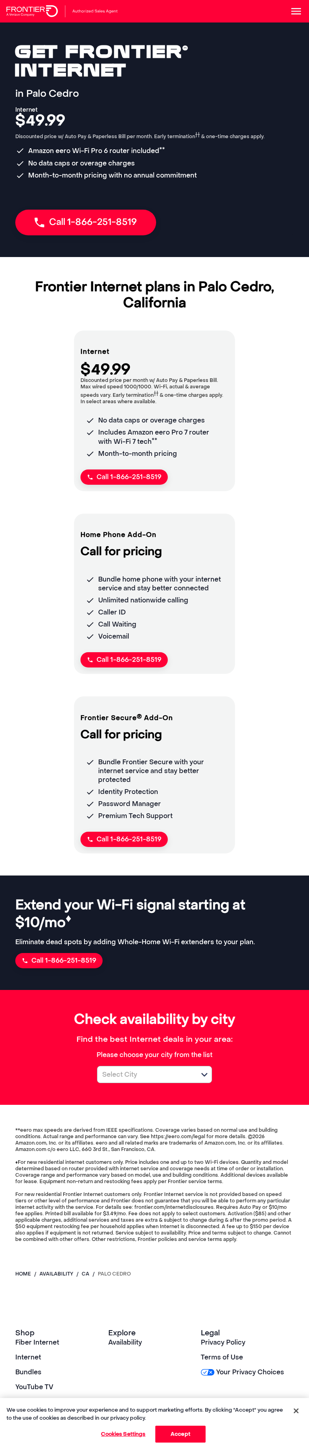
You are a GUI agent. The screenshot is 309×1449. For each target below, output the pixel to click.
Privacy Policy (223, 1342)
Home (23, 1274)
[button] (204, 1074)
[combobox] (145, 1074)
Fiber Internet (37, 1342)
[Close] (296, 1411)
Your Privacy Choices (250, 1372)
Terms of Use (222, 1357)
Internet (28, 1357)
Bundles (28, 1372)
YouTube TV (34, 1387)
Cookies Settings (123, 1434)
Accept (180, 1434)
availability (56, 1274)
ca (85, 1274)
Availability (125, 1342)
